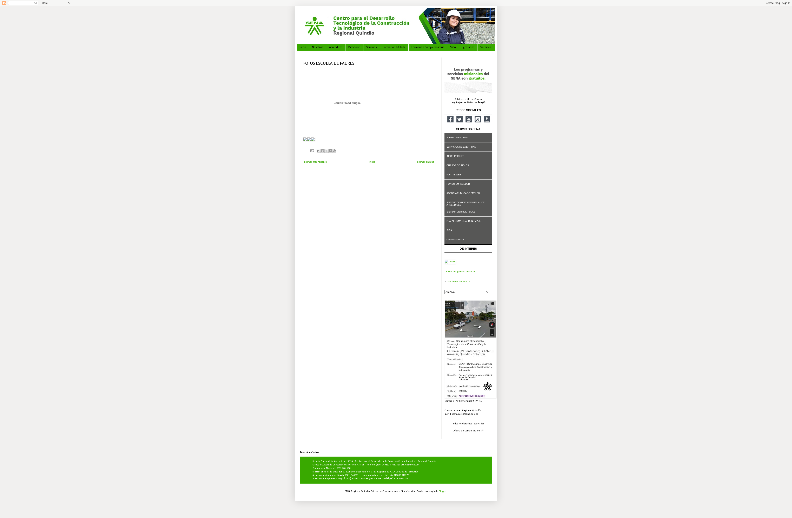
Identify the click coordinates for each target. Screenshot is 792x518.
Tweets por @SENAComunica (459, 271)
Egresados (468, 47)
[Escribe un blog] (323, 151)
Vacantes (485, 47)
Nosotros (317, 47)
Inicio (303, 47)
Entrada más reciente (315, 162)
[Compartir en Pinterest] (334, 151)
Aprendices (335, 47)
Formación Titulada (394, 47)
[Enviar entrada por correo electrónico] (312, 151)
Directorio (354, 47)
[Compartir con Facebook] (330, 151)
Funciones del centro (459, 282)
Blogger (443, 491)
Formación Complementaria (427, 47)
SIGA (453, 47)
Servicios (371, 47)
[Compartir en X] (326, 151)
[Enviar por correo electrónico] (319, 151)
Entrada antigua (425, 162)
